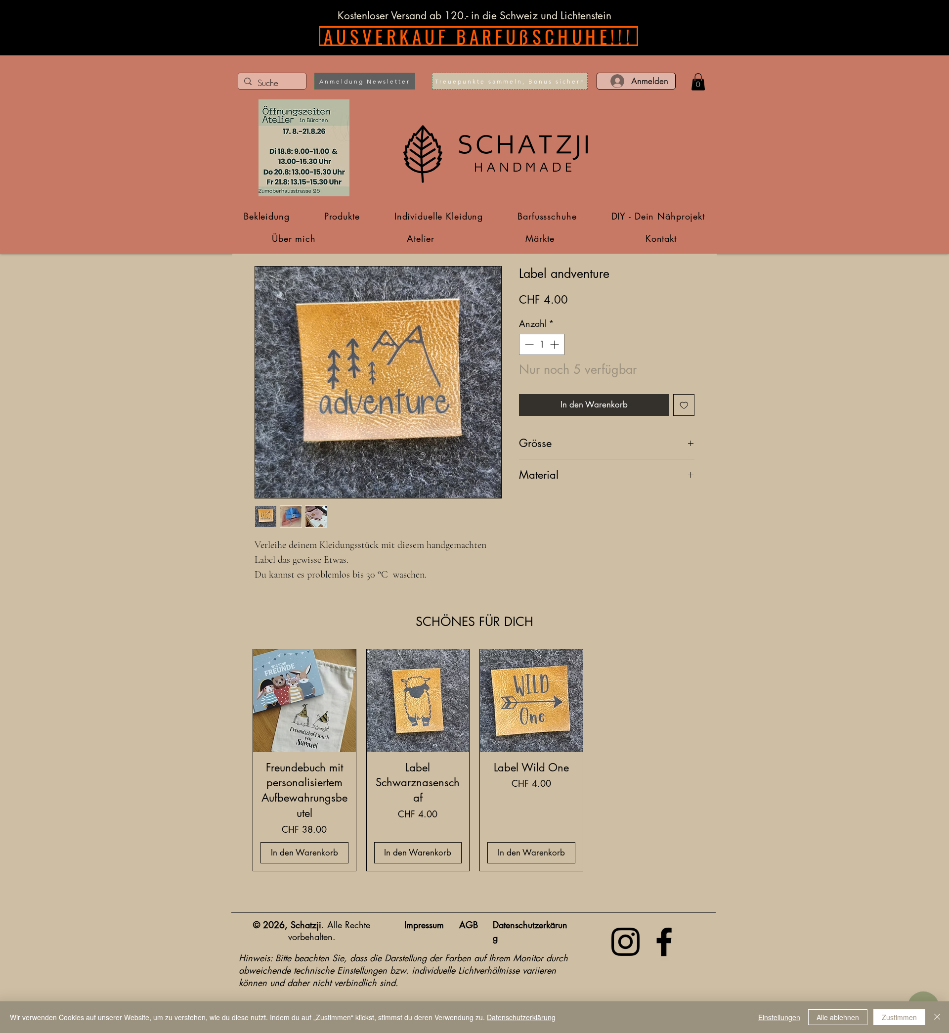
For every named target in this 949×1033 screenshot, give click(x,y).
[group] (474, 760)
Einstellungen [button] (779, 1017)
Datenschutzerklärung (521, 1017)
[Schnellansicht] (304, 700)
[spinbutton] (542, 344)
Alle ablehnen (838, 1017)
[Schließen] (937, 1017)
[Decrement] (528, 344)
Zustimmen (899, 1017)
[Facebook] (664, 942)
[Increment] (555, 344)
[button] (364, 81)
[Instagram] (625, 942)
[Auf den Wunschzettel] (684, 405)
